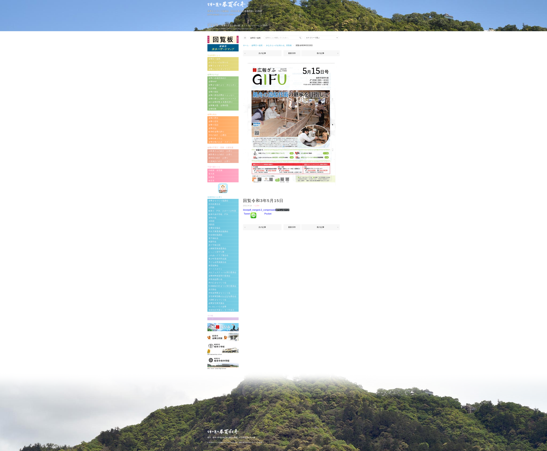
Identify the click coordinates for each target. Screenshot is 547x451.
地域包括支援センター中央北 (221, 310)
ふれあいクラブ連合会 (218, 255)
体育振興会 (213, 265)
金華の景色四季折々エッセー (221, 95)
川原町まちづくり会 (217, 300)
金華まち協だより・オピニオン (222, 85)
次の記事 (262, 53)
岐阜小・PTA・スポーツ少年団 (222, 211)
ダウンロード (282, 210)
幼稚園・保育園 (215, 170)
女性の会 (212, 218)
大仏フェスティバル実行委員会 (222, 272)
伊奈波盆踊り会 (215, 279)
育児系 (211, 174)
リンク (211, 319)
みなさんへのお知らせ (275, 45)
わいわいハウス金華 (217, 306)
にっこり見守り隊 (216, 252)
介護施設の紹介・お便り (219, 161)
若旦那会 (212, 289)
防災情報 (212, 88)
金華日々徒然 (255, 38)
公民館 (211, 207)
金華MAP (212, 81)
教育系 (211, 180)
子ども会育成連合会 (217, 262)
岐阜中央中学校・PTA (218, 214)
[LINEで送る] (253, 214)
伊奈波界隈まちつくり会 (219, 293)
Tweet (247, 214)
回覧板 (289, 45)
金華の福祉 (213, 92)
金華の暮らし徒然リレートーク (222, 98)
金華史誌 (212, 128)
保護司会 (212, 241)
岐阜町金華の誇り (216, 131)
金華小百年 (213, 121)
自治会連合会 (214, 204)
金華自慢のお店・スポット (220, 142)
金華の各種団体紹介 (217, 78)
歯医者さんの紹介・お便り (220, 154)
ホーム (246, 45)
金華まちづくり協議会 (218, 200)
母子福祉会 (213, 238)
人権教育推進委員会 (217, 248)
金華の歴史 (213, 118)
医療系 (211, 177)
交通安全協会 (214, 228)
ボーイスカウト (215, 269)
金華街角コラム (215, 138)
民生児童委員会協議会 (218, 231)
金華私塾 (212, 109)
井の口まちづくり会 (217, 282)
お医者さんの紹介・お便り (220, 151)
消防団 (211, 224)
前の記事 (320, 53)
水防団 (211, 221)
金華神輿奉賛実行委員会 (219, 276)
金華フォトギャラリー (218, 66)
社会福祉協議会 (215, 235)
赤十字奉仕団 (214, 245)
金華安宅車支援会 (216, 303)
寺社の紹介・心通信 (217, 135)
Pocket (267, 214)
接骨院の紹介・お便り (218, 158)
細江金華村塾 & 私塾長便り (220, 102)
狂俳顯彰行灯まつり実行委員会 (222, 286)
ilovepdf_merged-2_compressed (259, 210)
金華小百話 (213, 125)
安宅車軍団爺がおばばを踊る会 (222, 296)
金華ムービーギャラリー (219, 69)
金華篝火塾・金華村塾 (218, 105)
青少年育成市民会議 (217, 259)
